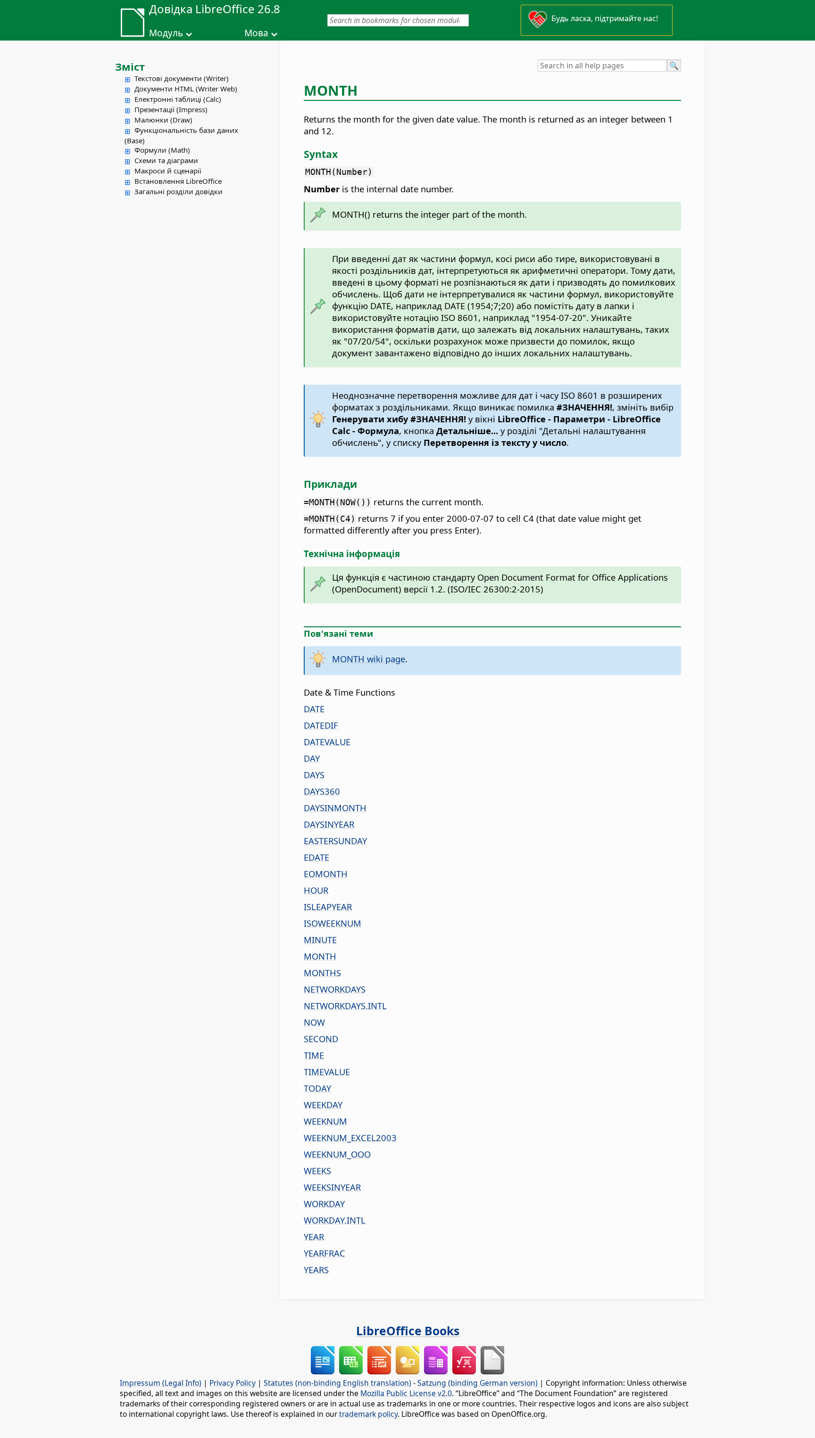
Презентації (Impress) (171, 109)
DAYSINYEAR (329, 824)
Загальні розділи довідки (178, 191)
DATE (314, 709)
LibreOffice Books (407, 1331)
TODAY (317, 1088)
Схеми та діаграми (166, 160)
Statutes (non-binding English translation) (337, 1383)
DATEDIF (321, 725)
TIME (314, 1055)
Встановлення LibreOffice (178, 181)
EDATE (316, 857)
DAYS (314, 775)
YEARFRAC (324, 1253)
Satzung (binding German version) (477, 1383)
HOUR (316, 890)
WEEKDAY (323, 1104)
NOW (314, 1022)
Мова (256, 33)
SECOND (321, 1038)
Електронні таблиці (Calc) (177, 99)
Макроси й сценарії (167, 170)
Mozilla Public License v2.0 (406, 1393)
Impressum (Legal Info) (160, 1383)
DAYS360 (322, 791)
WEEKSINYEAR (332, 1187)
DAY (312, 758)
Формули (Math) (162, 150)
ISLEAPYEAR (328, 906)
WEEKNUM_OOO (337, 1154)
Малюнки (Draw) (163, 119)
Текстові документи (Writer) (181, 78)
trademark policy (368, 1414)
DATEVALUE (327, 742)
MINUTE (320, 939)
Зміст (130, 66)
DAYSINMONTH (335, 807)
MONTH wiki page (368, 659)
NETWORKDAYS (335, 989)
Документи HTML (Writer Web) (185, 88)
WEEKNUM (325, 1121)
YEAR (314, 1236)
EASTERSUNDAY (335, 840)
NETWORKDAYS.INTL (345, 1005)
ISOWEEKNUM (332, 923)
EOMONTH (326, 873)
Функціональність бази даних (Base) (181, 135)
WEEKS (317, 1170)
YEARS (316, 1269)
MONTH (320, 956)
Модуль (166, 33)
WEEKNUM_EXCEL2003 (350, 1137)
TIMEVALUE (327, 1071)
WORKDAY (324, 1203)
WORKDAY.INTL (335, 1220)
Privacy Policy (232, 1383)
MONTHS (322, 972)
